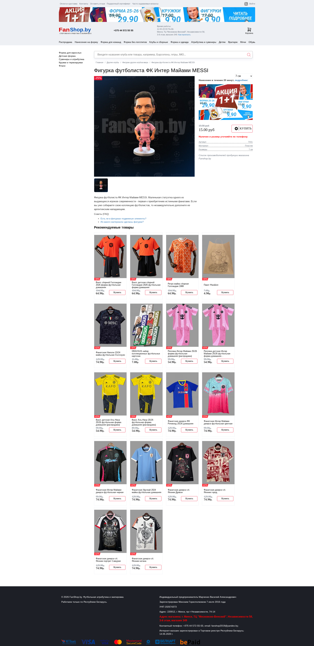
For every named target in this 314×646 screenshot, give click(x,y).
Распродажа (65, 42)
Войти (252, 4)
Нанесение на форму (86, 42)
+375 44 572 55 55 (123, 30)
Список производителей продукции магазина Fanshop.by (224, 157)
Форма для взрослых (70, 52)
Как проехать (184, 35)
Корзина (249, 33)
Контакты (83, 4)
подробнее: (241, 80)
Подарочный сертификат (118, 4)
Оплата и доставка (68, 4)
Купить (117, 292)
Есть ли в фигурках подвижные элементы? (123, 218)
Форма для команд (111, 42)
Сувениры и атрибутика (71, 59)
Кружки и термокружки (71, 62)
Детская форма (67, 56)
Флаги (62, 65)
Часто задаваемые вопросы (145, 4)
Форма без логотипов (135, 42)
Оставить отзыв (97, 4)
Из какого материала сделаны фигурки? (122, 222)
